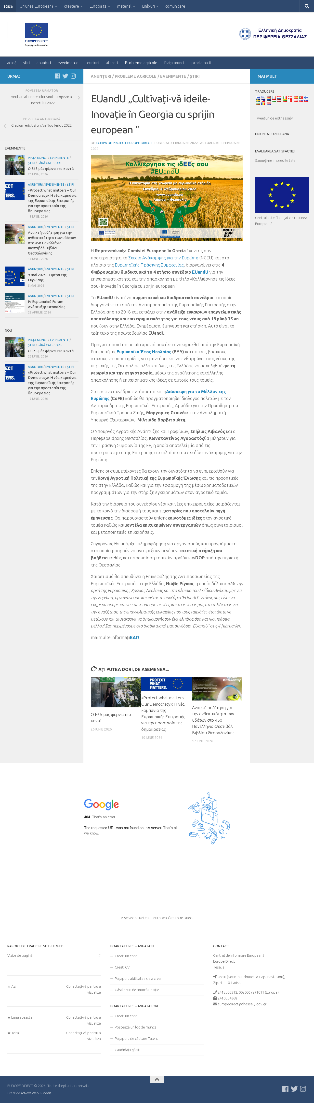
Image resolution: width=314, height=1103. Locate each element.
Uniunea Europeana (272, 134)
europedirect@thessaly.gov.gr (242, 1004)
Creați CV (122, 967)
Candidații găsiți (127, 1050)
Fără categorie (50, 162)
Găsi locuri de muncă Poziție (137, 990)
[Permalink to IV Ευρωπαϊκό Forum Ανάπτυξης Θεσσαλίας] (15, 303)
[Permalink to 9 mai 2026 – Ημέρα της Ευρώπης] (15, 276)
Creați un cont (126, 956)
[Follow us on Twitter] (65, 76)
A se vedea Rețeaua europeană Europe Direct (157, 918)
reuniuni (92, 62)
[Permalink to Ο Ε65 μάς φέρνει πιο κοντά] (116, 692)
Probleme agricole (141, 62)
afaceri (112, 62)
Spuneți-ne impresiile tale (275, 160)
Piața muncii (174, 62)
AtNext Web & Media (36, 1093)
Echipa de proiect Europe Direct (124, 143)
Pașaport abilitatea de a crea (138, 978)
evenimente (68, 62)
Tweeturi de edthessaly (274, 118)
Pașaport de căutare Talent (136, 1038)
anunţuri (44, 62)
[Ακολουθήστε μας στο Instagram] (73, 76)
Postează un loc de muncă (136, 1027)
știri (26, 62)
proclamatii (201, 62)
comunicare (175, 6)
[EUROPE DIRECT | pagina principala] (38, 34)
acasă (8, 6)
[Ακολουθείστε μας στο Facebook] (57, 76)
